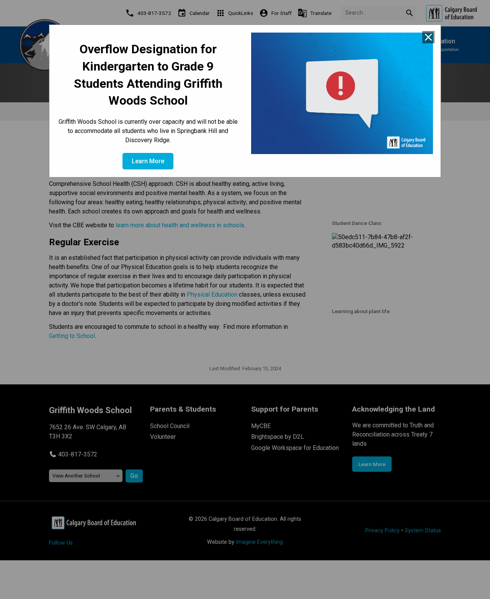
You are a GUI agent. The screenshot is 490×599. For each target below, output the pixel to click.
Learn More (148, 161)
